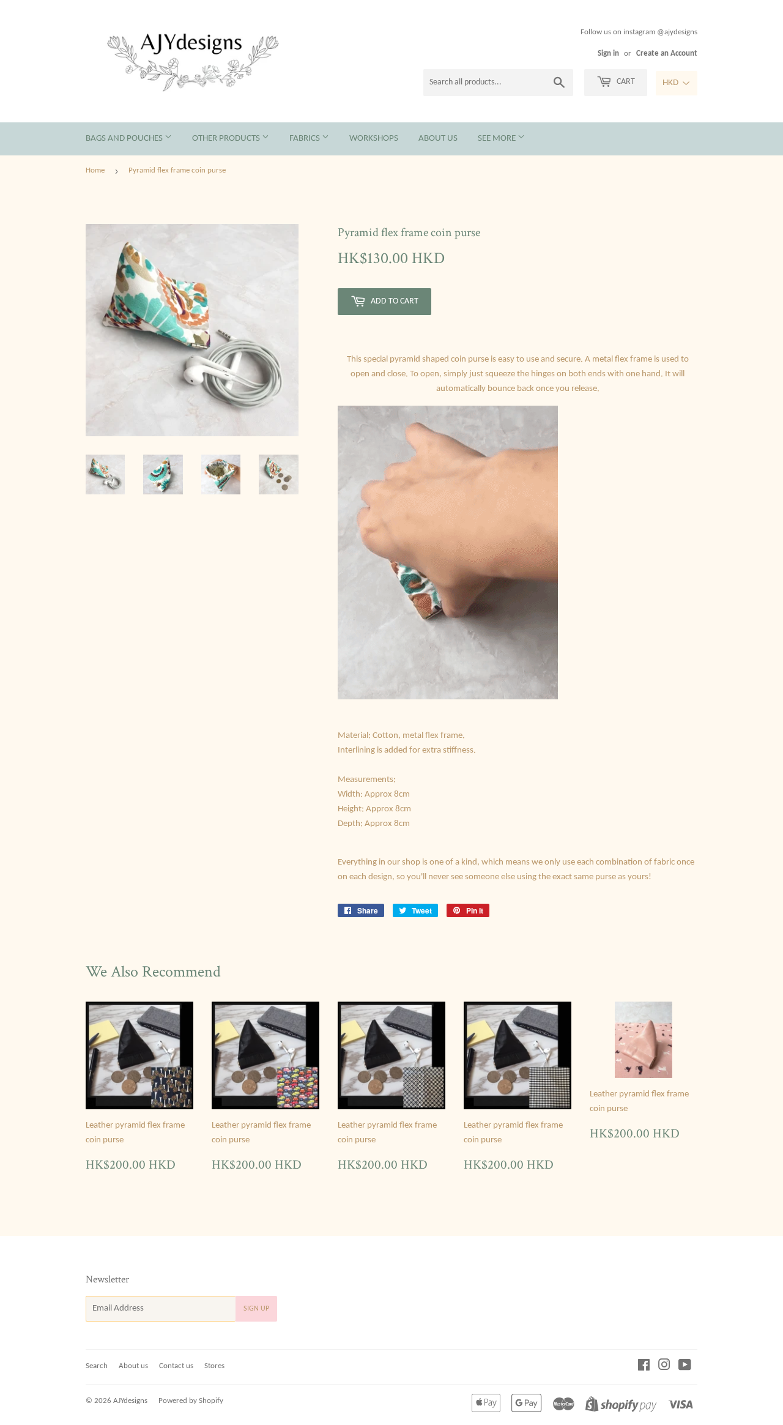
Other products (227, 138)
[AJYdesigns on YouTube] (684, 1367)
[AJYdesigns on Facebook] (643, 1367)
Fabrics (305, 138)
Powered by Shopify (190, 1401)
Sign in (608, 54)
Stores (214, 1366)
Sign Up (256, 1308)
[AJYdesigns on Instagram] (664, 1367)
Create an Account (666, 54)
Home (95, 170)
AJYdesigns (130, 1401)
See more (498, 138)
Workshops (373, 138)
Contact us (176, 1366)
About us (438, 138)
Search (97, 1366)
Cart (625, 81)
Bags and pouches (125, 138)
